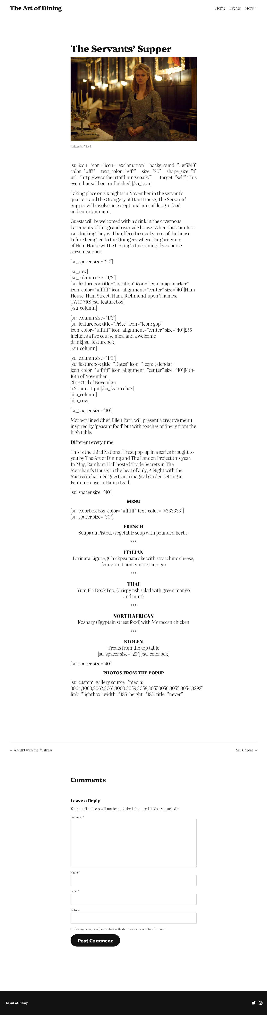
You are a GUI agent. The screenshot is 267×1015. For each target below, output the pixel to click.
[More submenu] (256, 8)
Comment (77, 817)
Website (75, 910)
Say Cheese (244, 750)
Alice (87, 146)
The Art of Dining (36, 8)
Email (75, 891)
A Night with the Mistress (33, 750)
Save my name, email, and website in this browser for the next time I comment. (121, 929)
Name (75, 872)
